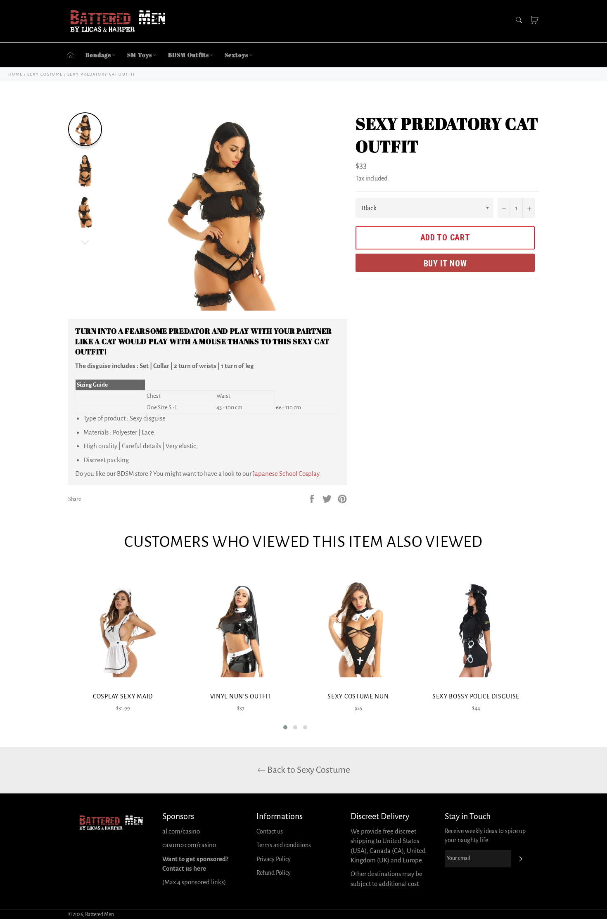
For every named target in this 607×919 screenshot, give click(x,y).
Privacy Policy (273, 859)
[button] (285, 727)
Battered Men (99, 914)
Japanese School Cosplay (286, 473)
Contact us (269, 831)
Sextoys (236, 55)
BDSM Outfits (188, 55)
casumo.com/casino (189, 844)
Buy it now (445, 263)
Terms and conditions (283, 845)
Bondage (98, 55)
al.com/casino (181, 831)
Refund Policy (273, 872)
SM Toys (139, 55)
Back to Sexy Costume (308, 770)
